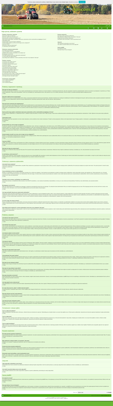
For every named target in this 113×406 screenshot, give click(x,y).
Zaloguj (109, 28)
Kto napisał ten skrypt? (62, 48)
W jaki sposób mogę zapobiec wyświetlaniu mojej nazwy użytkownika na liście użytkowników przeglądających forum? (24, 39)
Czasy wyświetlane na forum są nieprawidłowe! (11, 51)
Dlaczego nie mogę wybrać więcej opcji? (9, 66)
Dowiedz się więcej (73, 2)
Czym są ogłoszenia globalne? (8, 79)
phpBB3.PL (66, 398)
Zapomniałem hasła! (6, 40)
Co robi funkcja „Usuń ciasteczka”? (9, 46)
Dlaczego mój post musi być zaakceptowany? (10, 74)
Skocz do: (75, 392)
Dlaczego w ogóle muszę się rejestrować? (10, 36)
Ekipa (92, 395)
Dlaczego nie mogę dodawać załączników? (10, 69)
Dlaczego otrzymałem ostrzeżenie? (9, 71)
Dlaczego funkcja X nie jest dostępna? (65, 49)
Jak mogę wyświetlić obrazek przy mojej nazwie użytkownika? (14, 55)
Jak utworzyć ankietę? (6, 65)
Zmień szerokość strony (109, 25)
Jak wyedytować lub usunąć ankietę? (9, 67)
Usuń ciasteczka (97, 395)
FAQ (100, 28)
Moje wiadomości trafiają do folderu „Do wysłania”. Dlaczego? (69, 36)
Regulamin (91, 28)
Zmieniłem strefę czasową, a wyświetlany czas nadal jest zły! (13, 52)
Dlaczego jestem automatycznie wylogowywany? (11, 38)
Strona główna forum (8, 25)
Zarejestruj (104, 28)
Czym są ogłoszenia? (6, 81)
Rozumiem (82, 2)
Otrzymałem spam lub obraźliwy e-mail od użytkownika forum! (69, 39)
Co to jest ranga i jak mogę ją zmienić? (9, 56)
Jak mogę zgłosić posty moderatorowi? (9, 72)
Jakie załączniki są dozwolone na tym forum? (66, 43)
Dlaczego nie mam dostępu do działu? (9, 68)
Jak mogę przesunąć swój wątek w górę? (10, 75)
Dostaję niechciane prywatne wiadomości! (65, 38)
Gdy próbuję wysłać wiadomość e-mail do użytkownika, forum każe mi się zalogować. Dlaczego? (20, 57)
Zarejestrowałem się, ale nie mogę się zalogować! (11, 41)
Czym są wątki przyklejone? (7, 82)
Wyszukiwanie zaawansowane (104, 5)
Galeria (96, 28)
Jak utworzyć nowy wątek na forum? (9, 61)
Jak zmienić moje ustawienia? (7, 50)
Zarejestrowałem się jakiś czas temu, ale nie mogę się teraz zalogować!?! (16, 42)
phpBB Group (45, 379)
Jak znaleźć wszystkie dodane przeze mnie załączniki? (68, 44)
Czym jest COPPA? (6, 44)
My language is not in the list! (7, 54)
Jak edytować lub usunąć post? (8, 62)
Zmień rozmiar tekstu (107, 25)
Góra (4, 93)
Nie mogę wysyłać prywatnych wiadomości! (66, 35)
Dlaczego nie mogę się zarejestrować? (9, 45)
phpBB (52, 397)
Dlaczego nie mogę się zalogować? (8, 35)
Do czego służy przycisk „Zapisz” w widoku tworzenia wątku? (13, 73)
